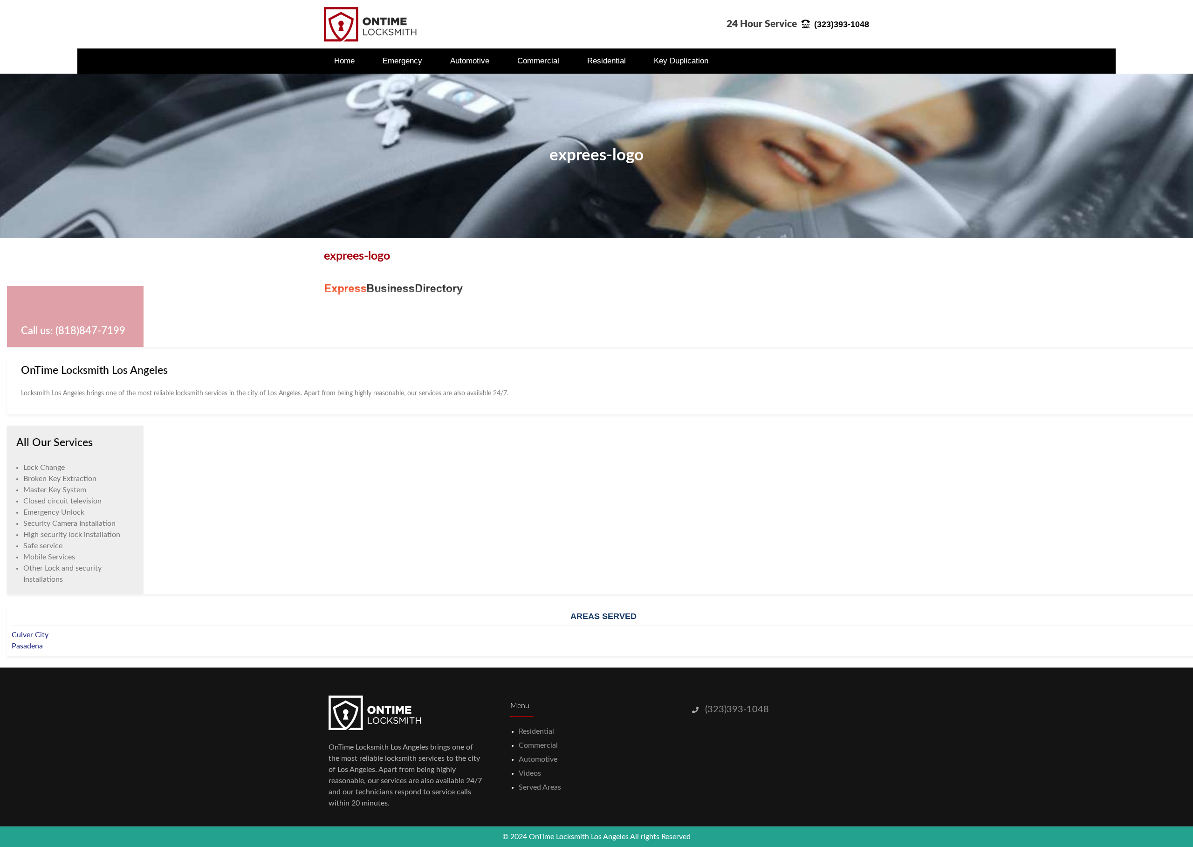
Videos (530, 773)
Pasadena (27, 646)
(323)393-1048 (737, 709)
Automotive (469, 60)
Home (344, 60)
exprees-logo (596, 155)
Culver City (30, 635)
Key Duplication (681, 60)
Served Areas (540, 787)
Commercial (538, 60)
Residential (606, 60)
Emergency (402, 60)
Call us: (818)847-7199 (73, 331)
